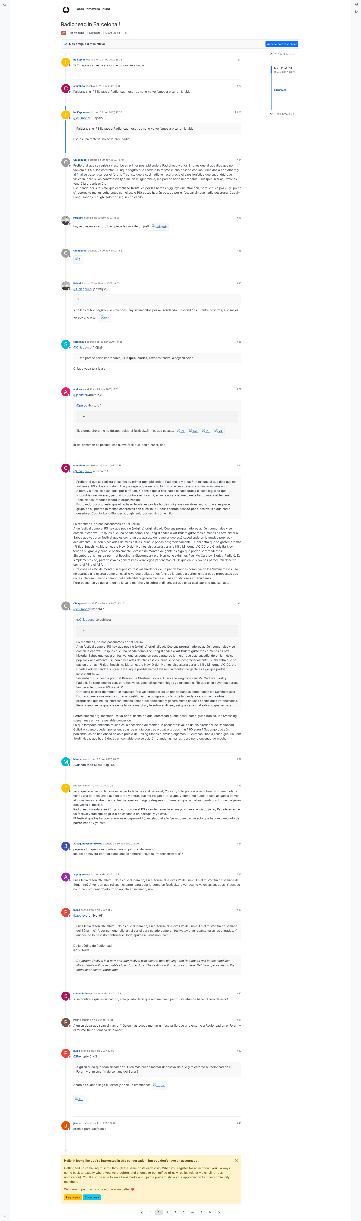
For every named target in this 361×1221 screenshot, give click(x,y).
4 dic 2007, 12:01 (103, 1019)
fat (75, 785)
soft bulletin (80, 993)
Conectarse (92, 1197)
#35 (239, 874)
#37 (239, 993)
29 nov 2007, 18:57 (113, 250)
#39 (239, 1050)
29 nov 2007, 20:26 (113, 603)
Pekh (76, 1019)
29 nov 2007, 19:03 (109, 283)
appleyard (79, 874)
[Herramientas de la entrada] (238, 75)
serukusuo (79, 341)
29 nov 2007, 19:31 (107, 389)
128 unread (280, 89)
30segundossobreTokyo (87, 843)
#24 (239, 159)
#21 (239, 59)
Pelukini (78, 217)
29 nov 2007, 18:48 (113, 159)
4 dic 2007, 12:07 (106, 1123)
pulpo (76, 909)
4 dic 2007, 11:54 (104, 909)
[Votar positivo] (217, 75)
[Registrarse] (356, 12)
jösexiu (77, 1123)
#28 (239, 341)
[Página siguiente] (219, 1212)
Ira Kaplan (79, 59)
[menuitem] (356, 5)
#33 (239, 785)
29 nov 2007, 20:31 (108, 759)
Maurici (78, 759)
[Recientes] (5, 5)
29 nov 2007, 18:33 (110, 85)
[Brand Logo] (67, 9)
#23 (239, 112)
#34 (239, 843)
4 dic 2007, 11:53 (109, 874)
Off (63, 32)
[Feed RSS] (126, 33)
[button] (5, 1216)
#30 (239, 465)
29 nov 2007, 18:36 (111, 112)
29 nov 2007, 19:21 (111, 341)
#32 (239, 759)
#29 (239, 389)
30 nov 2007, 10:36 (102, 785)
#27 (239, 283)
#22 (239, 85)
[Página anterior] (142, 1212)
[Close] (236, 1160)
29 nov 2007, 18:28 (111, 59)
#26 (239, 250)
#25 (239, 217)
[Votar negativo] (230, 75)
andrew (77, 389)
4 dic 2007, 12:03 (104, 1050)
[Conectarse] (356, 5)
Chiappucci (80, 159)
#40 (239, 1123)
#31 (239, 603)
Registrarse (73, 1197)
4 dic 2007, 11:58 (111, 993)
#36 (239, 909)
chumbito (79, 85)
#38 (239, 1019)
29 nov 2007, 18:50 (109, 217)
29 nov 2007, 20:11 (110, 465)
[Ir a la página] (192, 1212)
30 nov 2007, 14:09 (128, 843)
